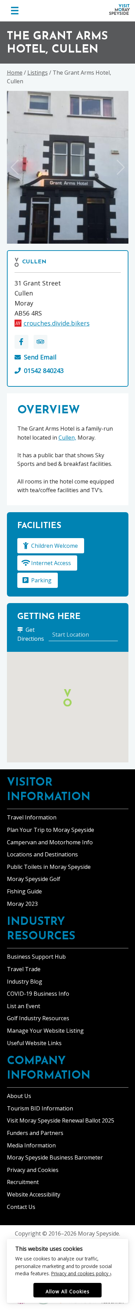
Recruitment (23, 1182)
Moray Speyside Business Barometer (55, 1157)
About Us (19, 1096)
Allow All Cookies (68, 1291)
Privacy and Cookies (32, 1170)
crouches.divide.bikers (57, 323)
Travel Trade (23, 969)
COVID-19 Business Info (38, 993)
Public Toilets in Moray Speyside (49, 867)
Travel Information (31, 817)
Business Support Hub (36, 956)
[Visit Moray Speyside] (119, 9)
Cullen (34, 262)
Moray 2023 (22, 904)
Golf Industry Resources (38, 1018)
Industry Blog (24, 981)
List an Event (23, 1006)
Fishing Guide (24, 891)
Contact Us (21, 1207)
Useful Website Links (34, 1043)
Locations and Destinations (42, 854)
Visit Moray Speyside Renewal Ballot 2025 (60, 1120)
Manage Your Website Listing (45, 1030)
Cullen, (67, 437)
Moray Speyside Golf (33, 879)
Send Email (40, 357)
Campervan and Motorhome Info (50, 842)
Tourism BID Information (40, 1108)
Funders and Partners (35, 1133)
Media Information (31, 1145)
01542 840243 (44, 370)
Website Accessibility (33, 1194)
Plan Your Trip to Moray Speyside (50, 830)
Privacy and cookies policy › (81, 1273)
